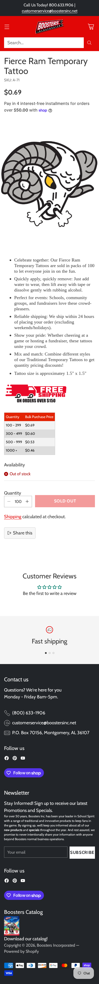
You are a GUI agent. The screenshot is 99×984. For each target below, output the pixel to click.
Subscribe (82, 852)
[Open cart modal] (91, 26)
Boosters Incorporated (56, 945)
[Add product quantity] (27, 501)
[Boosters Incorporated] (49, 26)
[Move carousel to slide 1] (46, 653)
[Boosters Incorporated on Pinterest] (15, 759)
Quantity (12, 493)
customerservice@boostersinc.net (49, 10)
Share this (22, 533)
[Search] (89, 42)
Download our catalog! (25, 939)
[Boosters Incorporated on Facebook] (7, 759)
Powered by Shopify (21, 951)
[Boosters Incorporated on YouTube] (23, 759)
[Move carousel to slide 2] (50, 653)
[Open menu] (7, 26)
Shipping (12, 516)
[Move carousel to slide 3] (53, 653)
